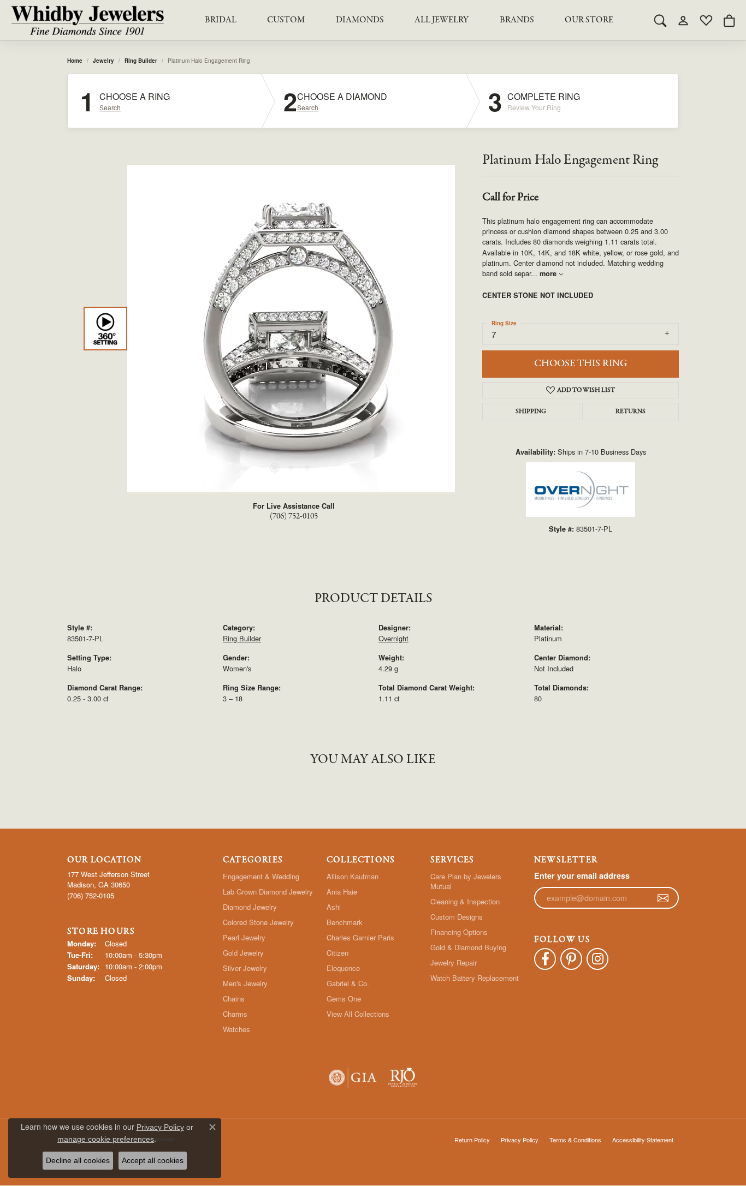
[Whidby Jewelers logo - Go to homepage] (87, 20)
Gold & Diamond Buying (468, 947)
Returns (630, 411)
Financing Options (459, 932)
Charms (235, 1014)
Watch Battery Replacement (474, 978)
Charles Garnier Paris (360, 937)
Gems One (344, 998)
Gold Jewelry (243, 952)
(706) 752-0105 (294, 516)
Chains (234, 998)
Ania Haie (342, 891)
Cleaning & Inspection (465, 901)
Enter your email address (582, 875)
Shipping (531, 411)
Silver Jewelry (245, 968)
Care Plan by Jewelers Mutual (465, 881)
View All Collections (358, 1014)
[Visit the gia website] (353, 1078)
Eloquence (343, 968)
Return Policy (472, 1139)
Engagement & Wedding (261, 876)
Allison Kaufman (352, 876)
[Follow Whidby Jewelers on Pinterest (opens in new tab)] (571, 959)
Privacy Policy (519, 1139)
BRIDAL (220, 20)
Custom (286, 20)
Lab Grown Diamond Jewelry (268, 891)
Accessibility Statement (642, 1139)
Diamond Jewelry (250, 907)
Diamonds (360, 20)
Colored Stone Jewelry (258, 922)
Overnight (393, 638)
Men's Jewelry (245, 983)
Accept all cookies (152, 1160)
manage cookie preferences (105, 1139)
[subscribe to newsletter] (663, 898)
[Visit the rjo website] (403, 1078)
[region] (291, 328)
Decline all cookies (78, 1160)
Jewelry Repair (453, 962)
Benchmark (345, 922)
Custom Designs (456, 916)
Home (74, 60)
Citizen (337, 952)
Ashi (334, 907)
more (549, 273)
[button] (660, 20)
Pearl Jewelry (244, 937)
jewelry (103, 60)
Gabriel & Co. (348, 983)
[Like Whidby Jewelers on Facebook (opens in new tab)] (545, 959)
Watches (236, 1029)
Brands (517, 20)
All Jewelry (442, 20)
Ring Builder (141, 60)
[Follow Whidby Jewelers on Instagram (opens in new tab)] (597, 959)
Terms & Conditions (575, 1139)
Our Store (589, 20)
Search (110, 107)
